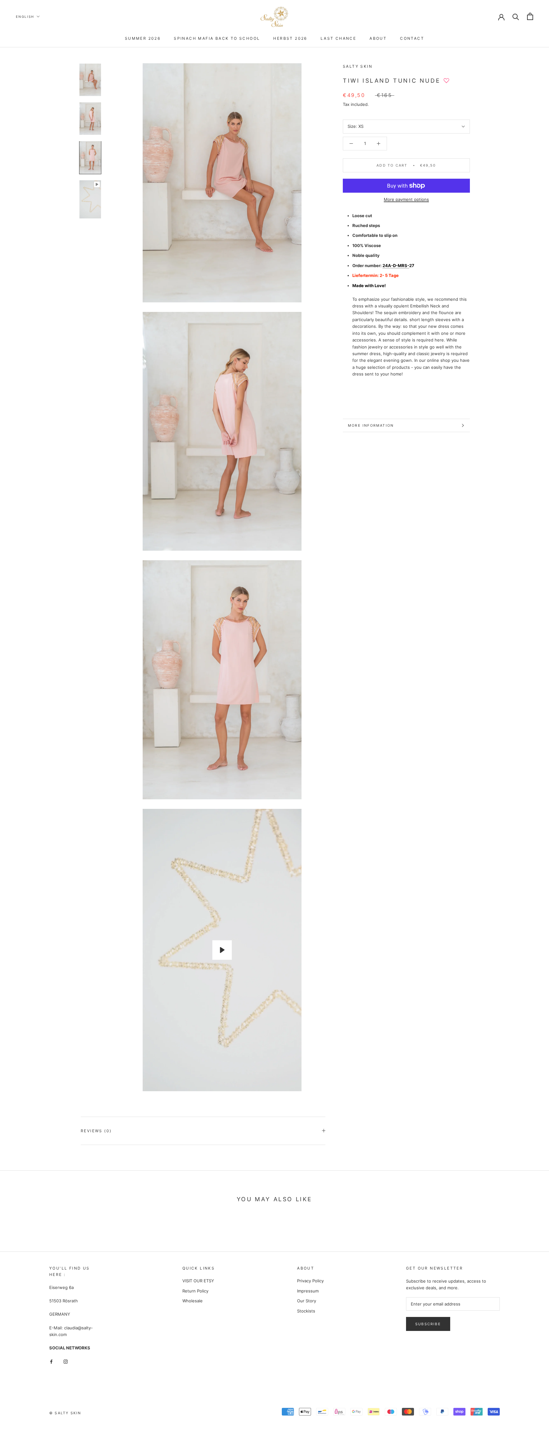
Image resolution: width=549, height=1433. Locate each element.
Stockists (306, 1310)
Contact (412, 38)
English (25, 16)
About (378, 38)
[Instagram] (66, 1361)
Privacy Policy (310, 1280)
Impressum (308, 1290)
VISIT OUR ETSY (198, 1280)
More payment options (406, 199)
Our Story (306, 1300)
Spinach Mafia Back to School (217, 38)
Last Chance (338, 38)
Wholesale (192, 1300)
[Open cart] (530, 16)
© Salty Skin (65, 1413)
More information (371, 425)
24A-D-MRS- (396, 265)
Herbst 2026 (290, 38)
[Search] (515, 16)
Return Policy (195, 1290)
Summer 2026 (142, 38)
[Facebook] (51, 1361)
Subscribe (428, 1324)
